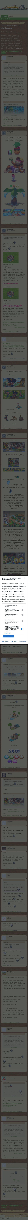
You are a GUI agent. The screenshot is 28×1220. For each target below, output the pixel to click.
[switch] (22, 610)
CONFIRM (8, 636)
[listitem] (14, 606)
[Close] (24, 578)
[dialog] (14, 610)
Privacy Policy (22, 641)
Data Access (14, 641)
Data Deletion (5, 641)
